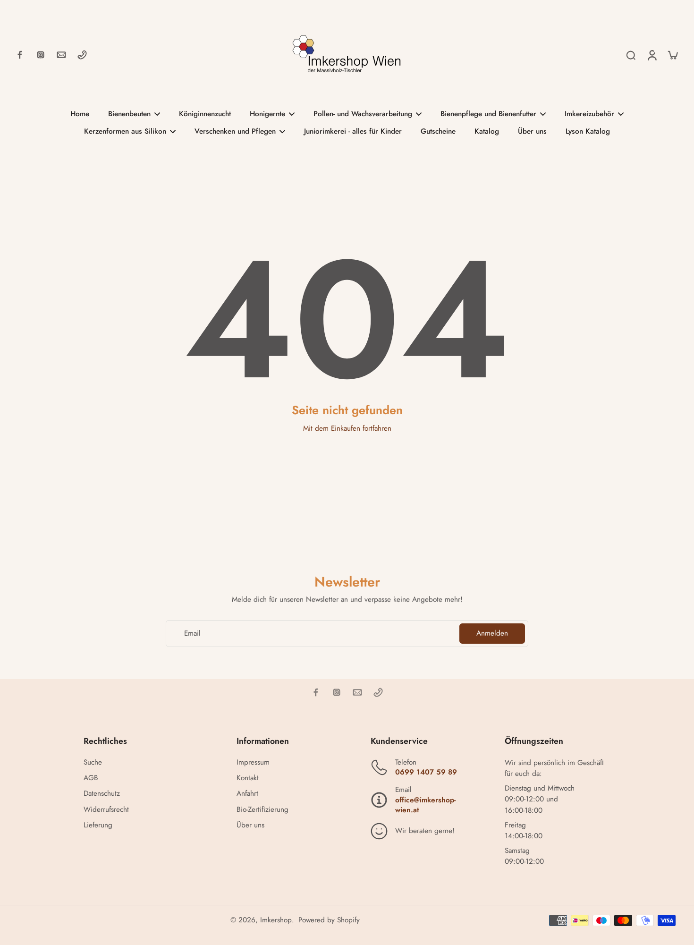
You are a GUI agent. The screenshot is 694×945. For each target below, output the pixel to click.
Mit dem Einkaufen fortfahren (347, 428)
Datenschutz (102, 794)
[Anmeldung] (651, 54)
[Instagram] (40, 54)
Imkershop (276, 920)
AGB (91, 778)
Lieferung (98, 825)
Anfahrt (247, 794)
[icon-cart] (672, 54)
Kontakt (248, 778)
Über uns (250, 825)
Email (192, 634)
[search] (630, 54)
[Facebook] (19, 54)
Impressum (253, 762)
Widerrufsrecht (106, 810)
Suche (93, 762)
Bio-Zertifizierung (262, 810)
